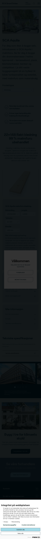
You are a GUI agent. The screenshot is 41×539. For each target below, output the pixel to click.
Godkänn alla (20, 529)
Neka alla (20, 533)
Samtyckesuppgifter (9, 525)
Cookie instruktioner (28, 525)
